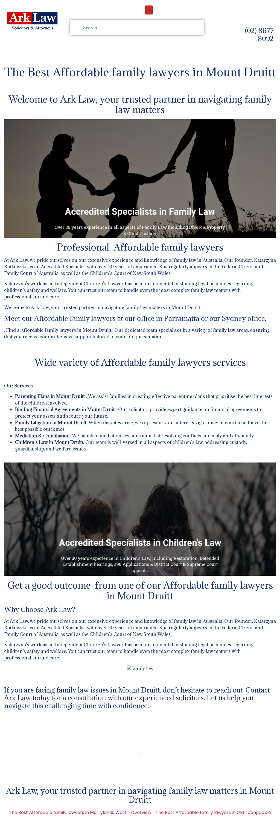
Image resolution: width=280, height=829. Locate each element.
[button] (149, 9)
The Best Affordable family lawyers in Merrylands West (68, 812)
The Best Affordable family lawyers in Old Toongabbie (213, 812)
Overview (141, 812)
